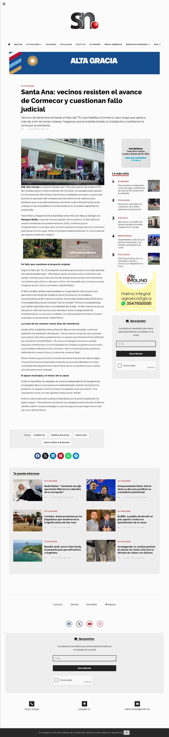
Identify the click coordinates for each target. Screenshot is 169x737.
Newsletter (138, 321)
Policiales (66, 44)
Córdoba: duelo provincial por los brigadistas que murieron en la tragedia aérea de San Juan (63, 519)
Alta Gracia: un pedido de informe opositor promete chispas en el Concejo (130, 224)
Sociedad (51, 44)
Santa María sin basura (57, 442)
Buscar (18, 44)
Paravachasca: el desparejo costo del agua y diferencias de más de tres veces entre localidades (131, 189)
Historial (74, 604)
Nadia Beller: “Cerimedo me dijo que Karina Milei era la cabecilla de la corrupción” (62, 489)
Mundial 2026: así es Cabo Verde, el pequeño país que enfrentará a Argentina (63, 549)
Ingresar (111, 604)
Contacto (57, 604)
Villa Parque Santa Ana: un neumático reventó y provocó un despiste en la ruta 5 (130, 262)
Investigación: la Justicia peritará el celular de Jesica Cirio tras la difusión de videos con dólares (136, 549)
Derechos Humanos (137, 44)
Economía (95, 44)
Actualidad (33, 44)
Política (81, 44)
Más (156, 44)
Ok (126, 732)
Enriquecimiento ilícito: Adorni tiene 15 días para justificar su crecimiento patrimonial (134, 489)
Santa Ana (81, 435)
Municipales (125, 236)
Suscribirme (136, 354)
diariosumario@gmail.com (137, 709)
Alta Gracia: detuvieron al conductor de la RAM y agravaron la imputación (130, 207)
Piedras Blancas (60, 435)
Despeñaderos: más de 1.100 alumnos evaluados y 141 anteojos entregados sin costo (131, 243)
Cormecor (39, 435)
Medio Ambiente (113, 44)
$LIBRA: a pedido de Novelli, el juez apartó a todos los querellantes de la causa (135, 519)
